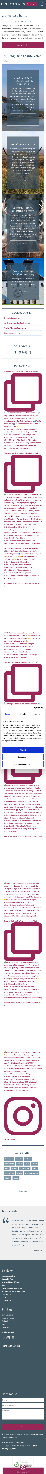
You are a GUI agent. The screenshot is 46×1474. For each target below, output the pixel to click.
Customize (22, 757)
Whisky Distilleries (31, 1173)
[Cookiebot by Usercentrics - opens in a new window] (34, 708)
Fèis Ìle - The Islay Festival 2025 (15, 328)
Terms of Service (7, 1437)
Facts (27, 1163)
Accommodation (8, 1276)
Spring (35, 1168)
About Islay (9, 1159)
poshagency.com (9, 1449)
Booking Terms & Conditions (13, 1291)
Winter (16, 1178)
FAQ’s (4, 1298)
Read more (23, 117)
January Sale (7, 1301)
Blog (4, 1285)
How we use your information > (14, 1442)
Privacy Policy (38, 1434)
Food (6, 1168)
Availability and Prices (11, 1282)
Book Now (31, 4)
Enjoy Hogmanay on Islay (13, 333)
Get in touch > (23, 45)
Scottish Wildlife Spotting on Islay (23, 209)
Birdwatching (9, 1163)
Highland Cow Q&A (23, 144)
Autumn (28, 1159)
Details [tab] (23, 714)
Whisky (19, 1173)
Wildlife (7, 1178)
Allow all (23, 750)
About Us (19, 1159)
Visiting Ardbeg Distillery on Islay (23, 273)
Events (19, 1163)
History (14, 1168)
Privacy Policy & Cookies (12, 1288)
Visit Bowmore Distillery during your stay (23, 81)
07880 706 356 (8, 1332)
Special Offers (7, 1279)
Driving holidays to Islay (12, 318)
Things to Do (9, 1173)
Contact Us (6, 1295)
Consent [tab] (8, 714)
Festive (34, 1163)
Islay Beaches (24, 1168)
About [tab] (37, 714)
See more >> (39, 1251)
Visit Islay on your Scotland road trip (17, 323)
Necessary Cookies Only (23, 764)
